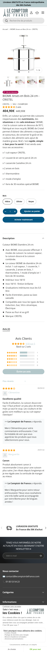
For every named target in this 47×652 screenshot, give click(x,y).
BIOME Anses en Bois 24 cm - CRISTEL (24, 29)
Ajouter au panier (32, 211)
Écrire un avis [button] (24, 371)
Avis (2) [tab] (6, 329)
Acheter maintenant (23, 219)
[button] (37, 13)
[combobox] (23, 21)
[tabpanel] (23, 422)
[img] (9, 388)
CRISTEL (6, 104)
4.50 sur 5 (30, 343)
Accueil (5, 29)
